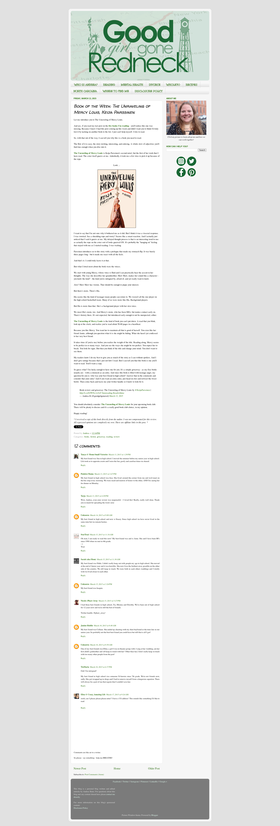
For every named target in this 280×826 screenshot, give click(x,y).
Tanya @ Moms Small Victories (94, 454)
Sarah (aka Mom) (88, 559)
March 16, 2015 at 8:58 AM (101, 644)
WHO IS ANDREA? (85, 84)
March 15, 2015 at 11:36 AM (108, 559)
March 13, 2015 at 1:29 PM (120, 454)
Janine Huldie (87, 625)
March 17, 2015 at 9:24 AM (117, 694)
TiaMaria (85, 666)
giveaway (101, 436)
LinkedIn (154, 781)
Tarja (83, 495)
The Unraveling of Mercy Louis (88, 153)
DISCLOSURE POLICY (148, 91)
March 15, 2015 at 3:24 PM (101, 584)
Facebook (117, 781)
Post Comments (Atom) (94, 774)
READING (109, 84)
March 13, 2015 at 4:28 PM (97, 496)
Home (117, 768)
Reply (83, 465)
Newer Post (80, 768)
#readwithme (118, 392)
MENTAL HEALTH (132, 84)
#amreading (107, 392)
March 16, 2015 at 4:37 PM (101, 667)
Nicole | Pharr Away (89, 600)
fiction (93, 436)
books (86, 436)
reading (109, 436)
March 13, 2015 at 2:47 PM (105, 474)
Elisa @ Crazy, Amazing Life (93, 694)
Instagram (135, 781)
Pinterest (144, 781)
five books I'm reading (119, 125)
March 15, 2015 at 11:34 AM (101, 534)
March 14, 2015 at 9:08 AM (101, 515)
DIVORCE (154, 84)
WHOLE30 (173, 84)
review (117, 436)
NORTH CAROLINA (85, 91)
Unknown (85, 515)
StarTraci (85, 534)
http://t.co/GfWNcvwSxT (91, 392)
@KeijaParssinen (142, 389)
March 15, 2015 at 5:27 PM (109, 600)
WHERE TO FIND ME (116, 91)
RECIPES (191, 84)
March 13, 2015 (116, 395)
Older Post (154, 768)
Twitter (126, 781)
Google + (163, 781)
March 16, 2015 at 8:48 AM (105, 625)
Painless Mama (87, 473)
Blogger (154, 815)
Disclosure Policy (81, 808)
